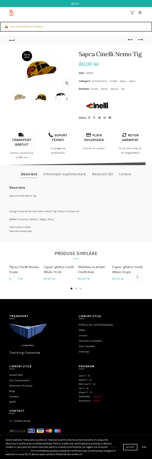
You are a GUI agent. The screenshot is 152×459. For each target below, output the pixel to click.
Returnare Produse (20, 385)
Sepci (123, 81)
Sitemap (84, 351)
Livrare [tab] (125, 174)
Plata (82, 330)
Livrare (83, 335)
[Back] (12, 40)
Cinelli (113, 81)
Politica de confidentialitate (96, 324)
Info (144, 447)
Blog (12, 391)
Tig (122, 88)
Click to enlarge (66, 83)
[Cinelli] (97, 105)
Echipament (99, 81)
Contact (14, 396)
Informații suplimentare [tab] (64, 174)
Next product (140, 40)
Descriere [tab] (29, 174)
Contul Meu (16, 375)
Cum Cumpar (87, 346)
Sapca (114, 88)
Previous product (130, 40)
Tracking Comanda (24, 353)
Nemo (104, 88)
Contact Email (22, 420)
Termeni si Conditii (90, 340)
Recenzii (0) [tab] (102, 174)
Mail (76, 3)
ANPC (12, 401)
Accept (130, 447)
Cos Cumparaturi (19, 380)
